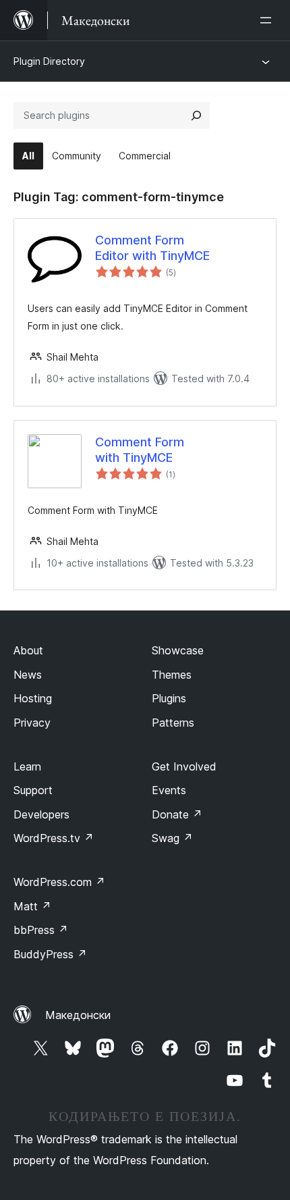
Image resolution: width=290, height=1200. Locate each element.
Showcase (178, 650)
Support (33, 790)
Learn (27, 766)
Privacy (32, 722)
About (28, 650)
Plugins (169, 698)
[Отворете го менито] (268, 20)
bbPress (40, 930)
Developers (41, 814)
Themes (172, 674)
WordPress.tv (53, 838)
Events (169, 790)
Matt (32, 906)
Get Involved (184, 766)
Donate (177, 814)
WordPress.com (59, 882)
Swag (172, 838)
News (27, 674)
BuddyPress (50, 954)
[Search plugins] (196, 115)
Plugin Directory (49, 61)
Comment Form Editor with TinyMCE (152, 248)
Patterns (173, 722)
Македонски (78, 1015)
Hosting (32, 698)
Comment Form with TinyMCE (139, 450)
